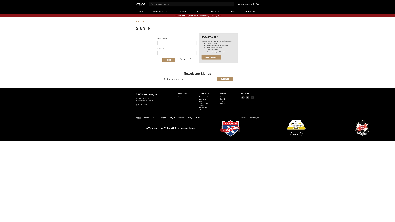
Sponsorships (215, 11)
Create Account (211, 57)
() (258, 4)
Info (197, 11)
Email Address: (162, 39)
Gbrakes (222, 101)
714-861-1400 (142, 105)
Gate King (223, 99)
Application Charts (160, 11)
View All (222, 103)
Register (249, 4)
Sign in (242, 4)
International (250, 11)
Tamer (222, 97)
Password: (160, 49)
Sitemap (202, 110)
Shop (141, 11)
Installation (181, 11)
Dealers (232, 11)
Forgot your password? (184, 59)
